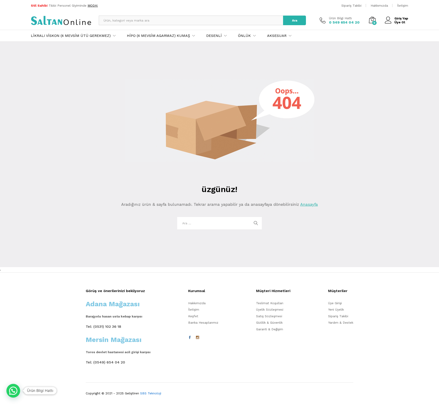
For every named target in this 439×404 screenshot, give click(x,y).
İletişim (402, 5)
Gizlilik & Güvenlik (269, 322)
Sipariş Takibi (351, 5)
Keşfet (193, 316)
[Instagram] (197, 337)
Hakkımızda (379, 5)
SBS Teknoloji (150, 393)
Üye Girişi (335, 303)
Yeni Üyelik (336, 309)
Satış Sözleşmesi (269, 316)
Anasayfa (309, 204)
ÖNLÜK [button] (244, 36)
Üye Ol (399, 22)
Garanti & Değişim (269, 329)
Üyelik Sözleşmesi (269, 309)
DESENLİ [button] (214, 36)
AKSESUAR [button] (276, 36)
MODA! (93, 5)
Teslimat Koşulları (269, 303)
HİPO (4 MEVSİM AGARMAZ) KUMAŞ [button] (158, 36)
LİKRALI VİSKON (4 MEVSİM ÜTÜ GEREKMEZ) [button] (71, 36)
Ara (294, 20)
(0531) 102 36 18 (107, 326)
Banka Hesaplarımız (203, 322)
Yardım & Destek (340, 322)
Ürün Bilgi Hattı (340, 18)
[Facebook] (190, 337)
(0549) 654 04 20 (109, 362)
